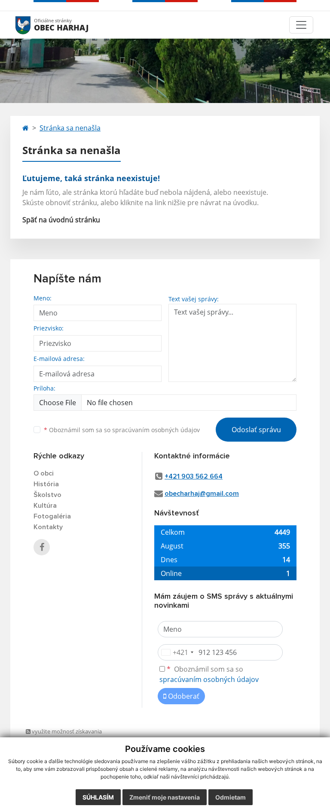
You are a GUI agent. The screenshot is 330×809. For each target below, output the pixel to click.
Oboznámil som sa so (122, 430)
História (46, 484)
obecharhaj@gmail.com (202, 493)
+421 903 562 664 (194, 476)
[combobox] (177, 652)
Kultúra (45, 505)
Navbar (31, 24)
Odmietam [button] (230, 797)
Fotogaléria (52, 516)
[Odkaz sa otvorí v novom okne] (42, 547)
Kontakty (48, 527)
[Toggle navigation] (301, 24)
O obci (44, 473)
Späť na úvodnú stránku (61, 219)
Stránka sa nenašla (70, 128)
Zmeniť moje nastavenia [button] (164, 797)
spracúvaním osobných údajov (156, 430)
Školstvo (47, 494)
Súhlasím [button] (98, 797)
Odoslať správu (256, 429)
